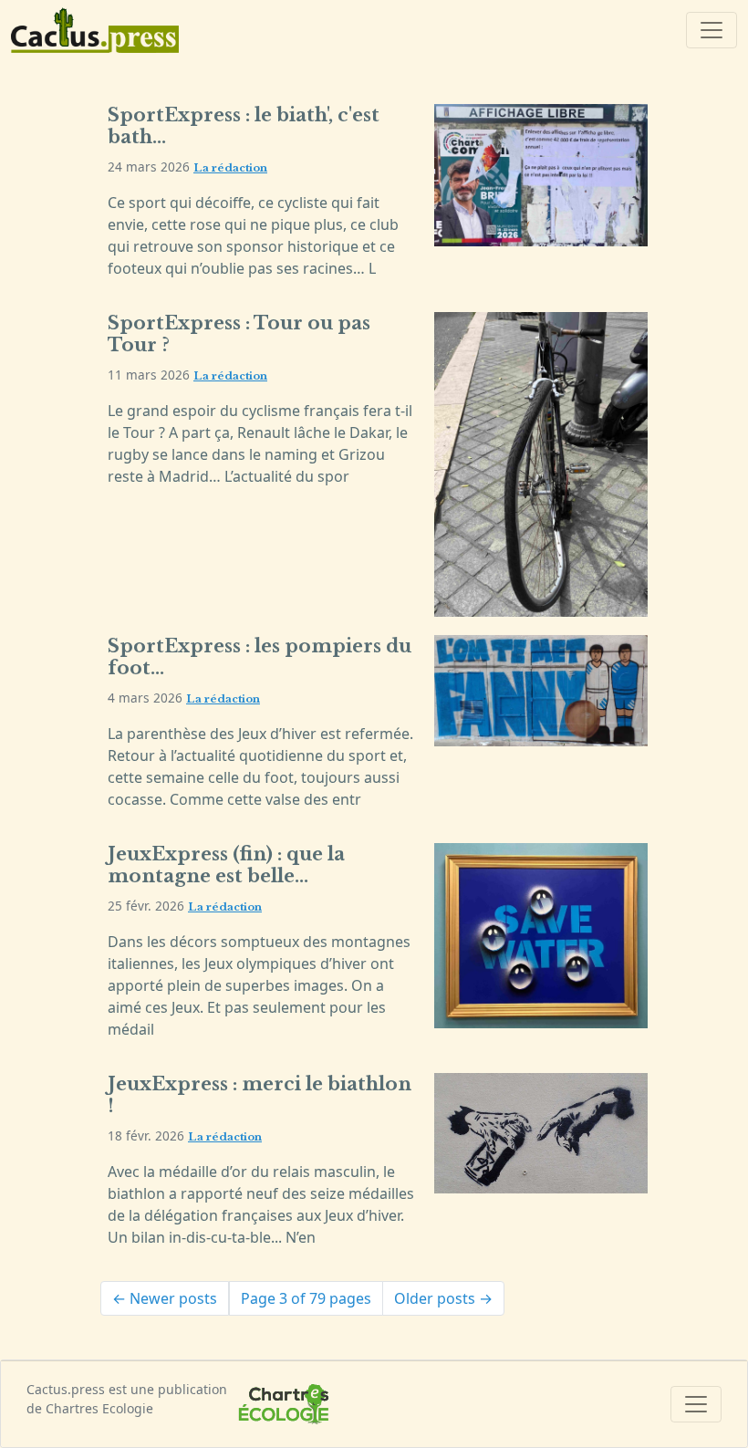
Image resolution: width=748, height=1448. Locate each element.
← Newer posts (164, 1298)
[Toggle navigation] (711, 30)
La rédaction (230, 167)
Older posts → (443, 1298)
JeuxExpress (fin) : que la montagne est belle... (226, 865)
